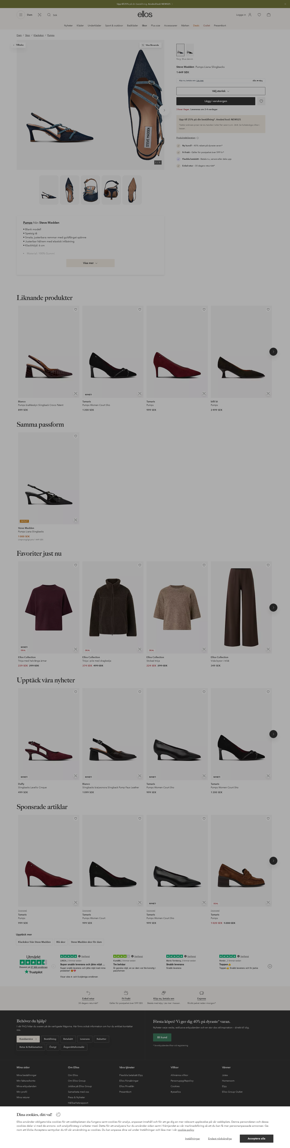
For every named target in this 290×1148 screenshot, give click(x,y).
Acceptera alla (256, 1138)
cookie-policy (186, 1129)
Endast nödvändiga (220, 1138)
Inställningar (192, 1138)
